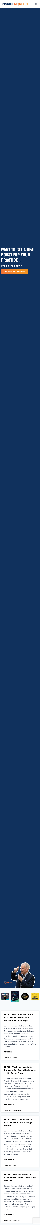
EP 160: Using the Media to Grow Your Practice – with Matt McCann (20, 1177)
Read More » (9, 1052)
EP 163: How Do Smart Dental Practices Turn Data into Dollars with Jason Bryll (19, 1017)
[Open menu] (36, 4)
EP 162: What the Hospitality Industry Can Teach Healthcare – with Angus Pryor (20, 1070)
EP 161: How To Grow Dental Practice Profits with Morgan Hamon (18, 1122)
